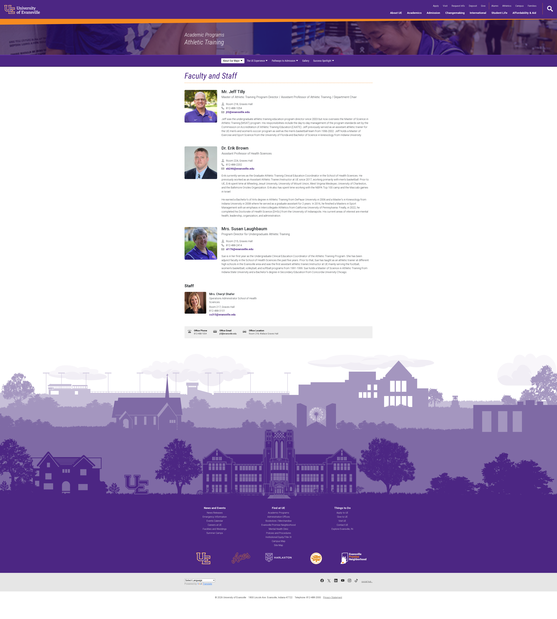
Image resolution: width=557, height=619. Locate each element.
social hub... (366, 581)
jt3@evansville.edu (238, 112)
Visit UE (342, 520)
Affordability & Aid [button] (526, 13)
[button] (549, 9)
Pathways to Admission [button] (284, 60)
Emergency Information (215, 516)
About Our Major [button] (231, 60)
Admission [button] (435, 13)
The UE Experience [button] (256, 60)
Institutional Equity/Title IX (278, 537)
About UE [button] (397, 13)
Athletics (507, 5)
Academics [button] (415, 13)
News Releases (215, 512)
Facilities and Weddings (215, 529)
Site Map (278, 545)
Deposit (473, 5)
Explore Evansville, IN (342, 529)
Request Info (459, 5)
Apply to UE (342, 512)
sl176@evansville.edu (239, 249)
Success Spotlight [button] (322, 60)
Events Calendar (215, 520)
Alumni (495, 5)
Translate (207, 583)
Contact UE (342, 525)
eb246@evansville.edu (240, 168)
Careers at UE (215, 525)
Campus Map (278, 541)
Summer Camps (214, 533)
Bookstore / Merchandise (279, 520)
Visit (446, 5)
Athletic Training (204, 42)
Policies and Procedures (278, 533)
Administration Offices (278, 516)
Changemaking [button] (456, 13)
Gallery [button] (305, 60)
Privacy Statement (332, 597)
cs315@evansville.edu (222, 314)
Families (533, 5)
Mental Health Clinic (278, 529)
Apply (436, 5)
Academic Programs (204, 35)
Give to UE (342, 516)
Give (484, 5)
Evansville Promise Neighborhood (278, 525)
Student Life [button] (500, 13)
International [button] (479, 13)
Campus (520, 5)
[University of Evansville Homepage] (20, 9)
